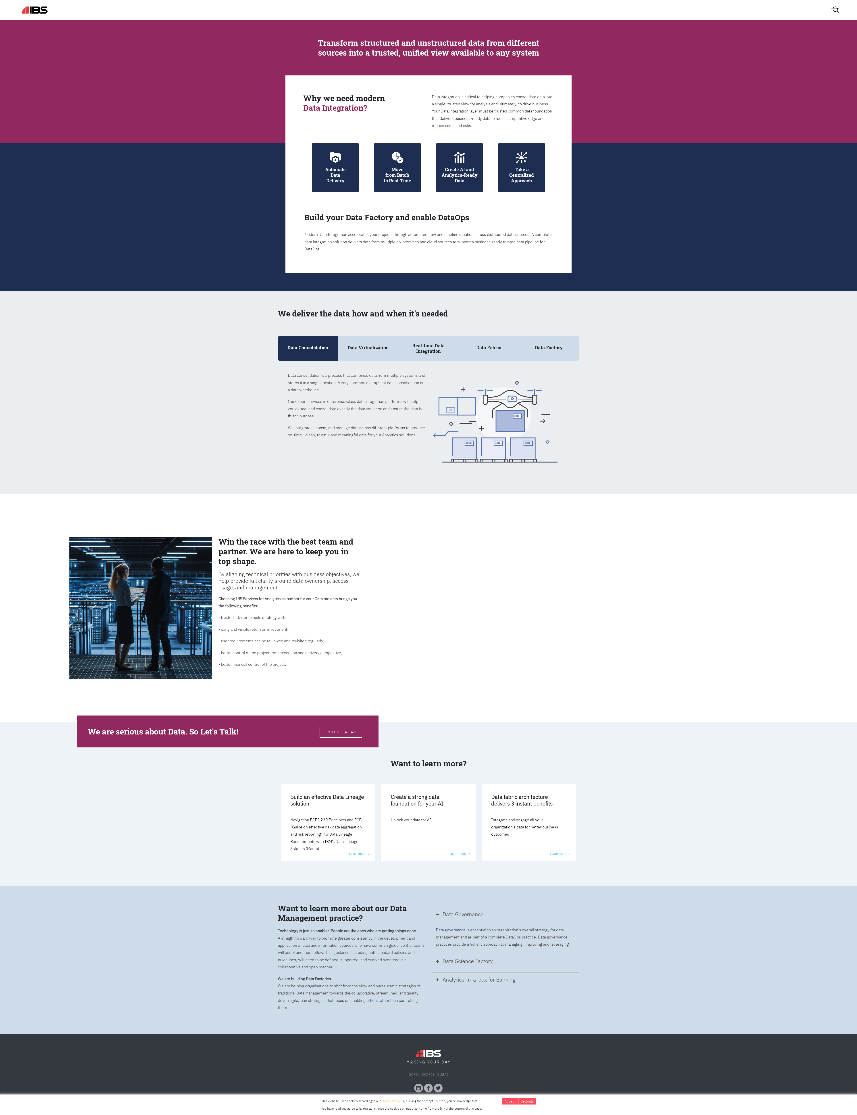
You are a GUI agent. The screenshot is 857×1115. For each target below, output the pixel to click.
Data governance (451, 929)
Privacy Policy (390, 1101)
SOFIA (414, 1074)
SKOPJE (428, 1074)
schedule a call (340, 732)
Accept (510, 1101)
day (446, 1062)
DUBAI (442, 1074)
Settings (527, 1101)
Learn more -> (359, 853)
